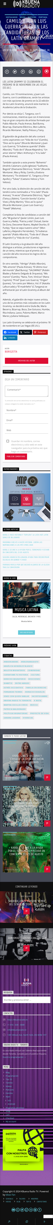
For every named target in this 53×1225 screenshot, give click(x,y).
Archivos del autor (26, 360)
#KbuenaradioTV (30, 662)
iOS (9, 1100)
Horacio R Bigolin (35, 692)
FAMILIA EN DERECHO (36, 687)
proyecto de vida (39, 713)
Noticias (32, 17)
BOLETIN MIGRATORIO (14, 670)
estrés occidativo (13, 687)
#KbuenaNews (11, 662)
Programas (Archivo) (15, 1107)
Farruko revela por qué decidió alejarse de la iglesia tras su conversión (26, 566)
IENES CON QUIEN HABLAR (16, 696)
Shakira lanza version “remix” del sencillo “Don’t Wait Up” (27, 903)
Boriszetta (23, 50)
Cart (8, 1114)
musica (34, 705)
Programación (12, 1076)
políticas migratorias (16, 713)
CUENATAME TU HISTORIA (16, 675)
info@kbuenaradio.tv (16, 1030)
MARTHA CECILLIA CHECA (16, 705)
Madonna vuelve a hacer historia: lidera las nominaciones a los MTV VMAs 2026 (22, 543)
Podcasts (10, 1089)
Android (11, 1104)
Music (22, 17)
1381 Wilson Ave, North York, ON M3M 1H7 (26, 1035)
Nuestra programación (13, 1057)
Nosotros (34, 1198)
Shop (8, 1111)
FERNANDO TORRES (13, 692)
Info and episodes (26, 632)
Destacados (11, 17)
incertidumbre (40, 696)
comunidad (34, 670)
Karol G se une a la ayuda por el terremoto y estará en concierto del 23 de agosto (26, 551)
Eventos (9, 1093)
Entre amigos (22, 683)
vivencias (28, 718)
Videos (9, 1086)
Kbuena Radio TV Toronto (17, 700)
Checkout (10, 1118)
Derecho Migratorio (15, 679)
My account (11, 1121)
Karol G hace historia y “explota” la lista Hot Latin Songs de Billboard (25, 536)
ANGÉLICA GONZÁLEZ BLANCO (18, 666)
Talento (9, 1082)
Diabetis (8, 683)
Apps (8, 1096)
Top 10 (9, 1079)
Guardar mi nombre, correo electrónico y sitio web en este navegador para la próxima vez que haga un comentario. (29, 441)
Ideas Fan (10, 1194)
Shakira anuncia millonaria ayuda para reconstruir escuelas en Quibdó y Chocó (26, 558)
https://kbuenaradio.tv (17, 1019)
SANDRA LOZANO (12, 718)
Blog (8, 1072)
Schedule (9, 1198)
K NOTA (37, 700)
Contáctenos (42, 1201)
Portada (43, 17)
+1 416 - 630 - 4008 (15, 1024)
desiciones (34, 679)
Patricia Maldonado (15, 709)
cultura (35, 675)
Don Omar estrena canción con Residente (27, 940)
